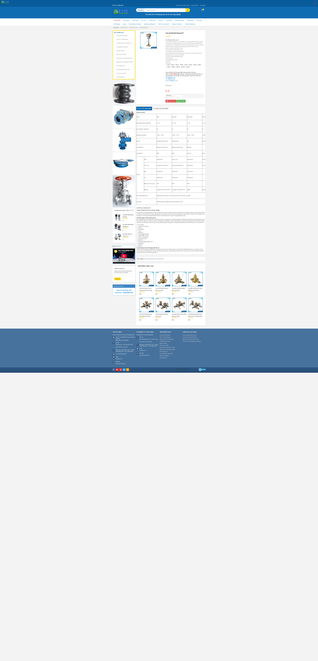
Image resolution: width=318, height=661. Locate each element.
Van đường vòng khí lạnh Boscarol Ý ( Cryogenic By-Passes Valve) (195, 316)
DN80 (173, 67)
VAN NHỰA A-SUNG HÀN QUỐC (124, 58)
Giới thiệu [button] (135, 20)
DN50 (199, 64)
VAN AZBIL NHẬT (120, 65)
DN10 (172, 64)
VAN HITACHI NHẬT (121, 73)
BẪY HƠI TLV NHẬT (121, 54)
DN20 (181, 64)
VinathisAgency (186, 369)
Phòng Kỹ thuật (194, 5)
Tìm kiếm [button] (199, 20)
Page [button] (124, 24)
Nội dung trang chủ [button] (150, 24)
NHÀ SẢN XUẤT (120, 77)
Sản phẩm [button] (126, 20)
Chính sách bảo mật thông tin (190, 337)
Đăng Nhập (202, 5)
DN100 (178, 67)
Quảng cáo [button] (190, 20)
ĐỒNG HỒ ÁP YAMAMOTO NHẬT (124, 62)
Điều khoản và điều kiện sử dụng (191, 339)
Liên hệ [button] (161, 20)
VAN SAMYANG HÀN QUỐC (123, 69)
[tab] (144, 108)
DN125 (183, 67)
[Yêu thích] (149, 273)
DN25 (186, 64)
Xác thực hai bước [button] (164, 24)
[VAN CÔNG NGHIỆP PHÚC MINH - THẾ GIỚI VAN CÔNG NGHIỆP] (7, 2)
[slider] (168, 36)
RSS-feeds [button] (117, 24)
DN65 (168, 67)
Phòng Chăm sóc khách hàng (182, 5)
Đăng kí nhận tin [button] (177, 24)
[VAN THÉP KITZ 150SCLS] (124, 191)
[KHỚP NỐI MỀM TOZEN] (124, 93)
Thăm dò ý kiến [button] (179, 20)
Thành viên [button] (152, 20)
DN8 (168, 64)
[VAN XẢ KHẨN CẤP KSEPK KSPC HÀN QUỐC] (124, 163)
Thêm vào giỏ (171, 101)
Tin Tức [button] (143, 20)
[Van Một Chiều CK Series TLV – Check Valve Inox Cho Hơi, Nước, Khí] (117, 236)
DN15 (177, 64)
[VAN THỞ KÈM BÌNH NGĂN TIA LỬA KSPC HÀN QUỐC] (124, 140)
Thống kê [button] (169, 20)
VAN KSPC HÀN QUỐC (122, 35)
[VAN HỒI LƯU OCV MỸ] (124, 117)
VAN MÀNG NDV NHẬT (122, 47)
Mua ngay (182, 101)
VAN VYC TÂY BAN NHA (122, 39)
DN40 (194, 64)
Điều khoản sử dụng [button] (135, 24)
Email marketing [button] (190, 24)
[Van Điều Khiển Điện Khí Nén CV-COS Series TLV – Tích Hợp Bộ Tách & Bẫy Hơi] (117, 217)
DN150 (188, 67)
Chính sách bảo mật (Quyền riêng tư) (192, 341)
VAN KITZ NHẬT (120, 50)
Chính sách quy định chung (189, 335)
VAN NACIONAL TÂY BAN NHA (123, 43)
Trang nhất (117, 20)
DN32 (190, 64)
